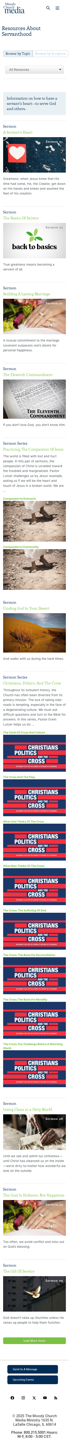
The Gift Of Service (19, 1271)
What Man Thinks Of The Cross (23, 866)
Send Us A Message (25, 1369)
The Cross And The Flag (19, 777)
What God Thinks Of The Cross (23, 821)
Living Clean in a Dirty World (27, 1109)
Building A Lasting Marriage (26, 294)
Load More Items (34, 1340)
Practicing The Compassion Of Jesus (33, 449)
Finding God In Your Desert (26, 608)
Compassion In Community (21, 547)
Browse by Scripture (50, 54)
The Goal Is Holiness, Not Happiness (33, 1195)
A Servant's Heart (18, 132)
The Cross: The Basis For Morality (25, 999)
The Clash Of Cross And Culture (24, 732)
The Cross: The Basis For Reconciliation (29, 955)
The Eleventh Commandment (28, 374)
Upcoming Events (23, 1379)
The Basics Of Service (21, 218)
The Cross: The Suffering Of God (24, 910)
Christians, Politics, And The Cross (32, 683)
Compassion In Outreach (19, 498)
